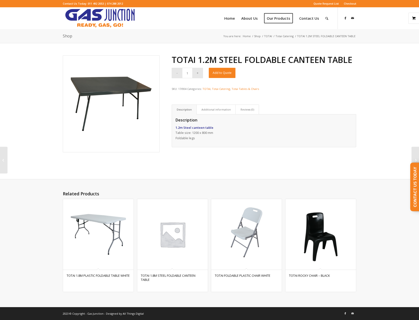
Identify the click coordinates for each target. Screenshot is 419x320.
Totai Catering (221, 89)
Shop (67, 36)
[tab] (184, 109)
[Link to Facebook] (345, 18)
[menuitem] (326, 3)
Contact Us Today (415, 187)
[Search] (326, 18)
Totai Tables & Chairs (245, 89)
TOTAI (206, 89)
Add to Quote (222, 73)
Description (184, 109)
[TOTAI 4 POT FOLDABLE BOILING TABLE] (4, 160)
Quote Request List (326, 3)
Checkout (350, 3)
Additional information (216, 109)
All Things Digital (133, 313)
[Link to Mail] (352, 18)
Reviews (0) (247, 109)
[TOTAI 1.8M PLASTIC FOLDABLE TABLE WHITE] (415, 160)
